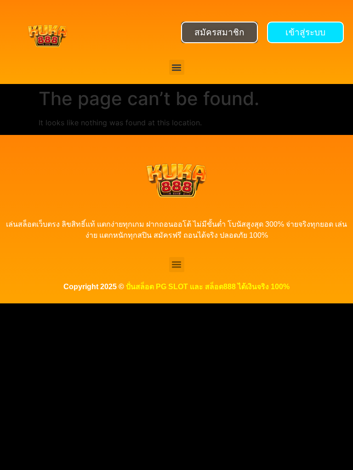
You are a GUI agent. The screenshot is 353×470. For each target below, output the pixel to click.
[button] (176, 67)
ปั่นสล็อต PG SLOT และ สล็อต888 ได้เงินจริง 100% (208, 287)
